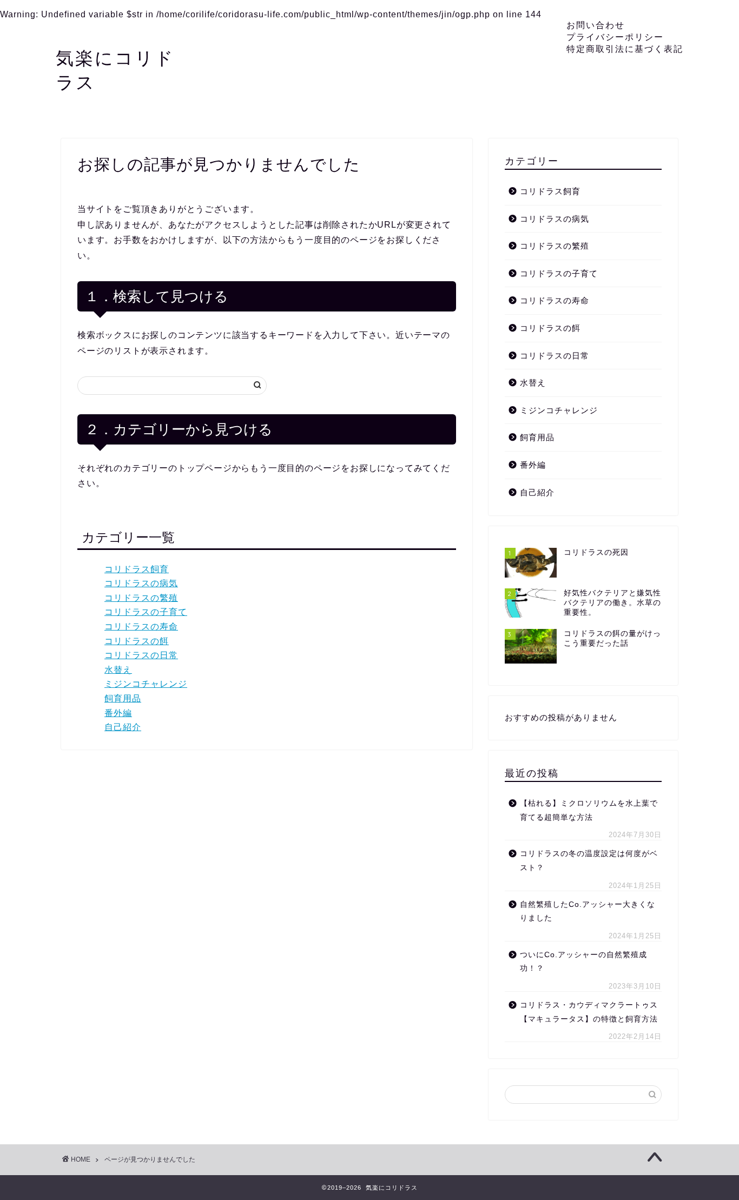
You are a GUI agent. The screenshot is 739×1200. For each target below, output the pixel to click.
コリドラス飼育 (136, 569)
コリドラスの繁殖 (141, 597)
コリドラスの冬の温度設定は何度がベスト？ (589, 861)
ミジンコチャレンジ (145, 683)
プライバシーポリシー (615, 36)
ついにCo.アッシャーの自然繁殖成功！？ (583, 962)
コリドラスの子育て (145, 611)
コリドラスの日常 (141, 655)
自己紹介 (122, 727)
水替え (118, 669)
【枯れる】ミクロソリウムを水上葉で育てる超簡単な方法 (589, 810)
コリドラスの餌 (136, 641)
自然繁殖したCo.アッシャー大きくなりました (587, 911)
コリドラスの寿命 (141, 626)
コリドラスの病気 (141, 583)
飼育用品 (122, 698)
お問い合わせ (595, 24)
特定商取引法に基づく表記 (624, 48)
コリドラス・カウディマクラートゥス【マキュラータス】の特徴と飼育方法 (589, 1012)
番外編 (118, 713)
